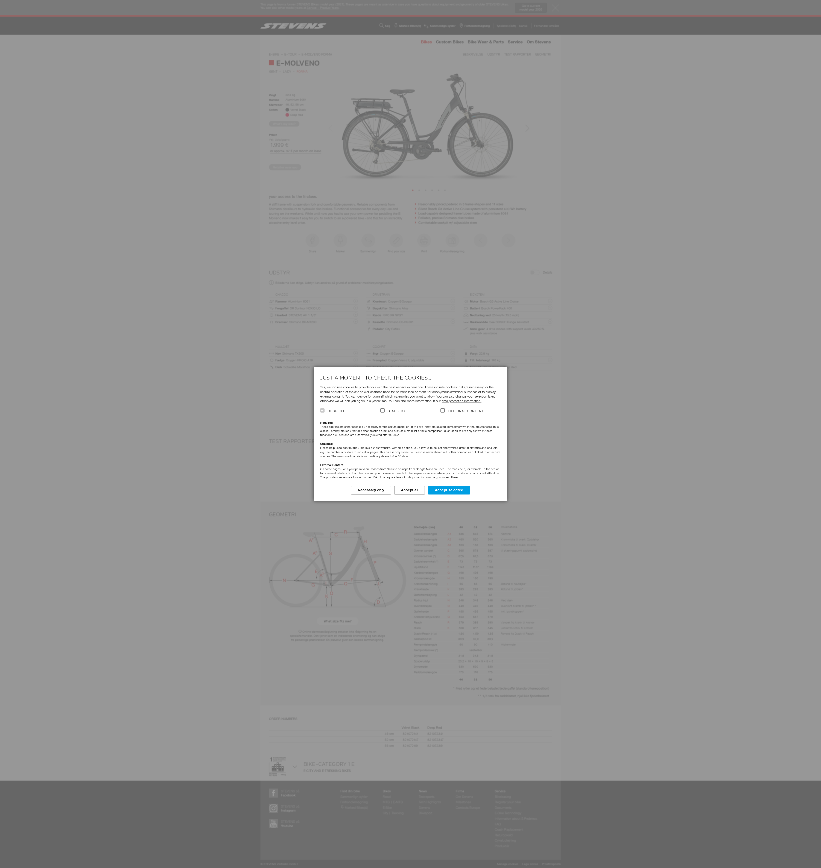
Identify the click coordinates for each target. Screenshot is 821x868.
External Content (465, 411)
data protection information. (461, 401)
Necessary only (371, 490)
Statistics (397, 411)
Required (337, 411)
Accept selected (449, 490)
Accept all (409, 490)
